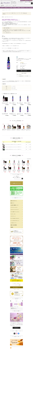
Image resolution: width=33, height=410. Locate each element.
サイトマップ (30, 7)
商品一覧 (6, 7)
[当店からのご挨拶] (16, 317)
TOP (2, 7)
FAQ (26, 7)
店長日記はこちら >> (16, 328)
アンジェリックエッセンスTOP (4, 9)
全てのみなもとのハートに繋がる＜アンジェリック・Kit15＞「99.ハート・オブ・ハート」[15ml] (20, 114)
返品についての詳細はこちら (19, 74)
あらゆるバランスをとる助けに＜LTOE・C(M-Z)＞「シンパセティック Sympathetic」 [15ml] (5, 103)
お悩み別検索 (14, 7)
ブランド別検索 (10, 7)
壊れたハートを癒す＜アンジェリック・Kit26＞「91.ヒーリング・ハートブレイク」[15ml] (13, 103)
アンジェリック (9, 10)
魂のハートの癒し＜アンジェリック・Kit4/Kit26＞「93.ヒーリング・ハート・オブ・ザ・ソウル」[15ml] (20, 103)
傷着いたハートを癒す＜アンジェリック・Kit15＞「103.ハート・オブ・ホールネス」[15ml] (27, 103)
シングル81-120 (9, 9)
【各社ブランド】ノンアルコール (4, 10)
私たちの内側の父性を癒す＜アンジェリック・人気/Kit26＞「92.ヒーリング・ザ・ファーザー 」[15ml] (5, 114)
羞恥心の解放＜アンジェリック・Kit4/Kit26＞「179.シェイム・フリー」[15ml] (13, 114)
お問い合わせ (22, 7)
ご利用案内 (18, 7)
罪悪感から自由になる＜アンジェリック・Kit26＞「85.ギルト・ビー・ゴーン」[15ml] (27, 114)
